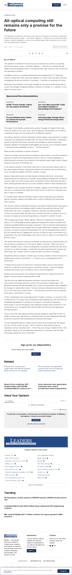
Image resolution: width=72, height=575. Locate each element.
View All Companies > (36, 485)
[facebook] (30, 53)
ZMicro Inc (41, 478)
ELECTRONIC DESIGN (49, 561)
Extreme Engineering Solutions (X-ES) (17, 472)
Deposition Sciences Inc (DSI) (15, 461)
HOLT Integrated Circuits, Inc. (15, 478)
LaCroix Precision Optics (13, 480)
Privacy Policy (8, 572)
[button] (5, 5)
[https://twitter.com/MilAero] (55, 546)
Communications (9, 15)
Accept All (63, 571)
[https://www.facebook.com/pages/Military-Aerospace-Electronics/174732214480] (50, 546)
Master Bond (41, 458)
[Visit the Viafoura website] (63, 409)
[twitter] (36, 53)
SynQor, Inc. (41, 472)
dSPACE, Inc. (9, 464)
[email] (42, 53)
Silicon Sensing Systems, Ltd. (47, 469)
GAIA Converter (10, 475)
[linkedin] (33, 53)
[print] (67, 53)
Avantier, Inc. (9, 455)
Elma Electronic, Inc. (12, 469)
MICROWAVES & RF (36, 561)
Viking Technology (43, 475)
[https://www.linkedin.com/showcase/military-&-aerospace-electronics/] (53, 546)
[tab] (9, 401)
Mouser (39, 461)
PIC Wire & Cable (43, 466)
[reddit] (39, 53)
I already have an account (36, 424)
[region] (36, 405)
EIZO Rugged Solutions (12, 466)
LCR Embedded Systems (45, 455)
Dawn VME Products (12, 458)
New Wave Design (43, 464)
